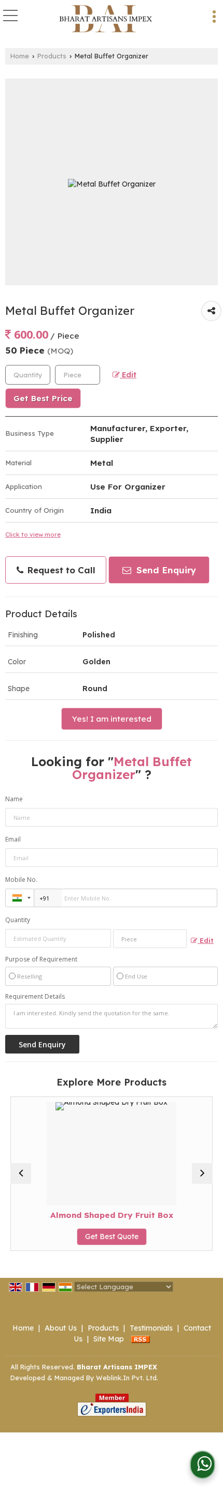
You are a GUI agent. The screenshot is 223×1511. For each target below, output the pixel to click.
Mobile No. (21, 879)
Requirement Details (35, 996)
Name (14, 799)
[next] (202, 1173)
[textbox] (77, 375)
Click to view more (33, 534)
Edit (128, 374)
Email (13, 839)
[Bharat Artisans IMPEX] (105, 20)
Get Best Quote (86, 1236)
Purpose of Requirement (41, 959)
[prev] (20, 1173)
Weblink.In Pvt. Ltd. (127, 1377)
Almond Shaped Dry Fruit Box (86, 1215)
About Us (61, 1328)
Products (51, 56)
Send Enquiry (165, 569)
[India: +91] (19, 898)
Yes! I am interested (111, 719)
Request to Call (59, 569)
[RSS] (140, 1339)
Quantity (17, 919)
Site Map (108, 1339)
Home (19, 56)
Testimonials (151, 1328)
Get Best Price (43, 398)
